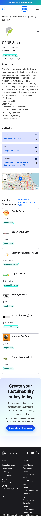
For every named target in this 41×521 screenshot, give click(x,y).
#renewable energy (10, 56)
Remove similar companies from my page (27, 202)
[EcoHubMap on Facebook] (26, 453)
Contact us (6, 492)
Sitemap (23, 519)
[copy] (36, 138)
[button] (20, 178)
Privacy (8, 519)
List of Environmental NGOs (28, 475)
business (5, 17)
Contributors (7, 475)
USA (32, 17)
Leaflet (37, 188)
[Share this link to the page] (37, 31)
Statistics (32, 519)
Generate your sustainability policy (20, 2)
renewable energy (19, 17)
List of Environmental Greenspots (28, 510)
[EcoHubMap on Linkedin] (31, 453)
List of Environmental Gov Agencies (30, 491)
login (24, 9)
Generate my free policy (20, 428)
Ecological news (8, 465)
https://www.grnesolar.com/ (15, 138)
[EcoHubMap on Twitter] (36, 453)
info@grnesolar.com (12, 150)
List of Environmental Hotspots (28, 500)
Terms (15, 519)
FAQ (3, 496)
